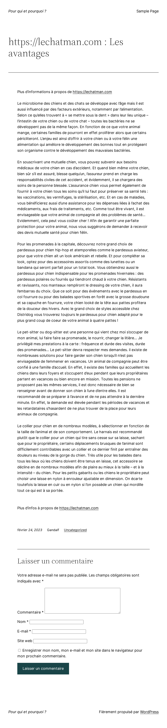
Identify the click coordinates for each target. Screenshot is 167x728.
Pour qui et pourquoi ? (27, 11)
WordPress (149, 712)
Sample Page (147, 11)
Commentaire (30, 612)
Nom (23, 621)
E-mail (24, 631)
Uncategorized (75, 530)
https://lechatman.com (92, 92)
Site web (24, 641)
